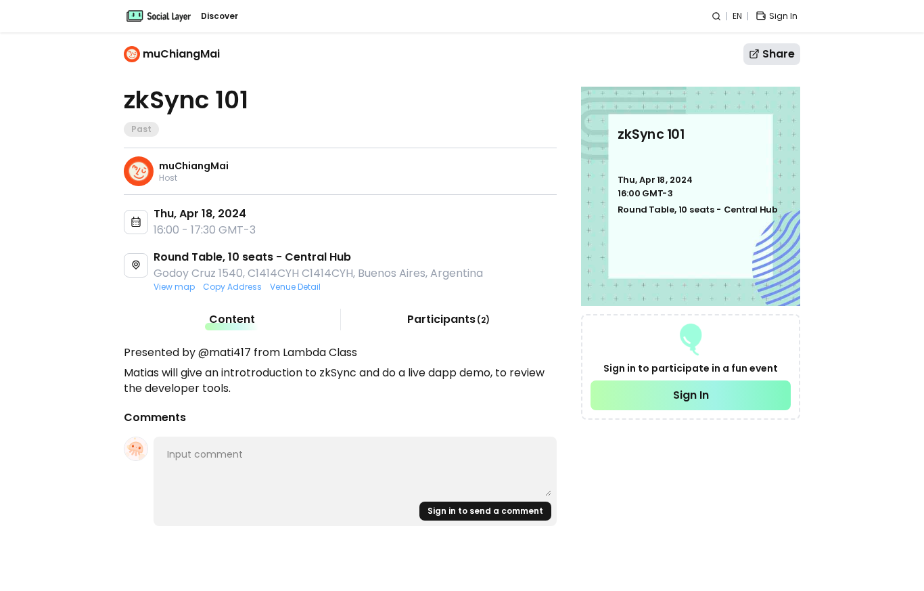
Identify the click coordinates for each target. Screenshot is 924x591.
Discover (219, 16)
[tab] (232, 319)
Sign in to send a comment (485, 511)
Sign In (691, 395)
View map (174, 287)
